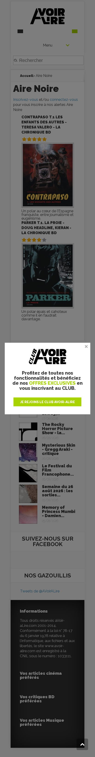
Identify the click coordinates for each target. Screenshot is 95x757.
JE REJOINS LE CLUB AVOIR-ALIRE (47, 402)
